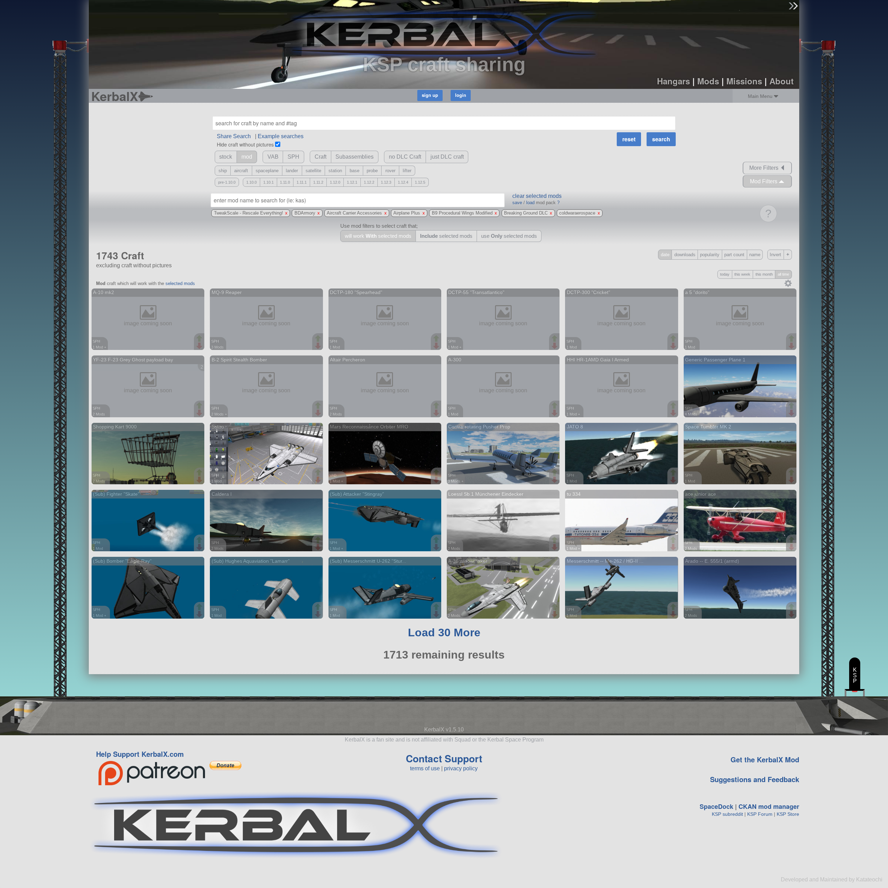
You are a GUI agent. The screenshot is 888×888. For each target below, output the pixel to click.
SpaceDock (716, 806)
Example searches (281, 136)
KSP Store (788, 814)
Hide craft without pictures (245, 144)
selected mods (180, 283)
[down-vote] (200, 346)
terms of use (425, 768)
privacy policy (461, 768)
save (517, 202)
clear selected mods (537, 196)
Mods (708, 81)
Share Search (234, 136)
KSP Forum (759, 814)
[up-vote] (200, 339)
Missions (744, 81)
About (781, 81)
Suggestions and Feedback (754, 779)
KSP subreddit (727, 814)
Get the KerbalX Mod (765, 759)
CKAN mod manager (768, 806)
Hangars (673, 81)
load (530, 202)
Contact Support (444, 758)
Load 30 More (444, 632)
